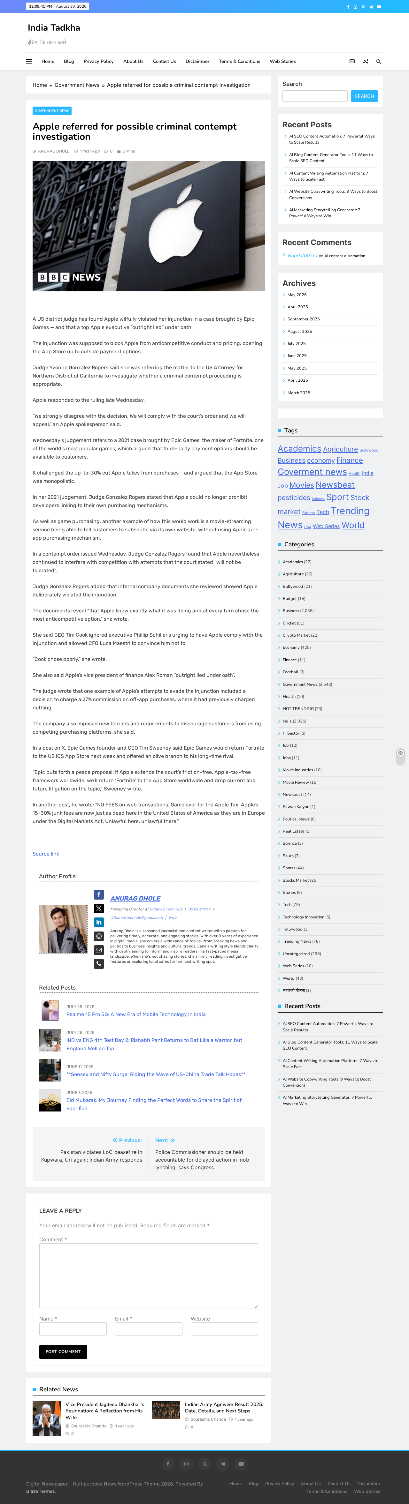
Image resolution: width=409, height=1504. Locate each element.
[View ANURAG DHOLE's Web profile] (99, 936)
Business (291, 460)
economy (321, 460)
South (288, 856)
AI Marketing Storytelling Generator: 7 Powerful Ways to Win (324, 213)
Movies (301, 485)
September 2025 (304, 319)
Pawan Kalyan (296, 807)
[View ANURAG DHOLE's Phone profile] (99, 964)
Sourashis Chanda (88, 1426)
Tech (322, 512)
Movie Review (296, 782)
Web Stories (283, 61)
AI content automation (344, 256)
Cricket (289, 623)
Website (200, 1318)
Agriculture (340, 449)
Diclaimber (197, 61)
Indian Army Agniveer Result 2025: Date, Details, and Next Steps (224, 1407)
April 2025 (298, 380)
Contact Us (164, 61)
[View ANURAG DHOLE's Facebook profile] (99, 895)
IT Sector (291, 733)
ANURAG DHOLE (54, 151)
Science (318, 499)
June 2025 (297, 356)
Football (290, 672)
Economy (291, 647)
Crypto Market (296, 635)
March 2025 (299, 393)
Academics (299, 448)
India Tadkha (54, 28)
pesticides (294, 497)
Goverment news (312, 472)
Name (48, 1318)
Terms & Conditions (239, 61)
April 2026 (298, 307)
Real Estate (294, 831)
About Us (133, 61)
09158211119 (199, 909)
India (368, 473)
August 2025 (300, 331)
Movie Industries (298, 770)
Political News (296, 819)
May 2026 (297, 295)
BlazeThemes (40, 1491)
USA (307, 527)
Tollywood (293, 929)
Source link (46, 854)
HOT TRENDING (298, 709)
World (353, 525)
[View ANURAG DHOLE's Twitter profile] (99, 909)
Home (48, 61)
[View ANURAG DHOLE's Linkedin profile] (99, 922)
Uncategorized (296, 954)
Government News (52, 111)
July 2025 (297, 344)
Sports (289, 868)
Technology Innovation (303, 917)
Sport (337, 497)
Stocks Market (296, 880)
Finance (349, 460)
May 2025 (297, 368)
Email (123, 1318)
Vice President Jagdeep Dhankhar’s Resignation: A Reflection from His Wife (105, 1411)
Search (292, 83)
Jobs (287, 758)
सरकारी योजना (294, 990)
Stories (308, 513)
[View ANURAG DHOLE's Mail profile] (99, 950)
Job (283, 485)
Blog (69, 61)
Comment (53, 1239)
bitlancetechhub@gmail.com (137, 917)
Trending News (297, 941)
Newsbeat (335, 485)
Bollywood (368, 450)
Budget (290, 599)
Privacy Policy (99, 61)
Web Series (326, 526)
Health (354, 473)
